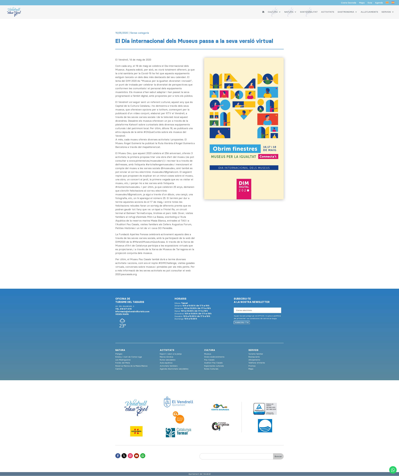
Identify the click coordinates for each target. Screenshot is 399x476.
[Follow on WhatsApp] (142, 455)
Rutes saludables (167, 360)
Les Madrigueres (123, 360)
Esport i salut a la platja (171, 354)
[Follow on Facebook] (117, 455)
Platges (118, 354)
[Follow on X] (124, 455)
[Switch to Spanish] (393, 3)
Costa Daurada (348, 3)
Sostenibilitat (309, 11)
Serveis (386, 11)
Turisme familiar (255, 354)
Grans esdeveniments (214, 357)
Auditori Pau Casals (213, 363)
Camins (118, 369)
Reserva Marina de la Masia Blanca (131, 366)
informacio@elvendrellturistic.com (132, 311)
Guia (370, 3)
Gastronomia (346, 11)
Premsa (251, 366)
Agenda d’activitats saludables (174, 369)
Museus (207, 354)
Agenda (379, 3)
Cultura (273, 11)
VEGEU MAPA (122, 314)
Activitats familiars (169, 366)
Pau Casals (209, 360)
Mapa (362, 3)
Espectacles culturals (214, 366)
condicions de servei (259, 318)
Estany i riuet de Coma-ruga (128, 357)
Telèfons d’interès (256, 363)
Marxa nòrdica (166, 357)
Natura (288, 11)
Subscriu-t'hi (242, 322)
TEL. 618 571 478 (123, 309)
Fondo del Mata (122, 363)
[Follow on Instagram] (130, 455)
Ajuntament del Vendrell (199, 474)
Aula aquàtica (166, 363)
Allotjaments (369, 11)
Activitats (327, 11)
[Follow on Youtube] (136, 455)
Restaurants (254, 357)
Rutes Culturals (211, 369)
